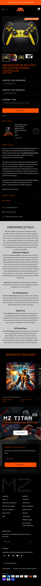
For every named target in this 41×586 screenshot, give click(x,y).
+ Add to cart (18, 137)
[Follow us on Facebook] (4, 555)
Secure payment (11, 212)
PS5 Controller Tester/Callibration (27, 524)
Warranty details (8, 195)
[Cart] (38, 9)
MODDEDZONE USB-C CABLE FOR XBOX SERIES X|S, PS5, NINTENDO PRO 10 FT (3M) (20, 128)
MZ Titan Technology (8, 506)
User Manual (26, 516)
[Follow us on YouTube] (17, 555)
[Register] (30, 541)
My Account (26, 503)
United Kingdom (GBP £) (10, 563)
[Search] (7, 9)
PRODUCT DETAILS (8, 145)
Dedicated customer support (14, 216)
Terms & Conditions (8, 509)
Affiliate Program (27, 520)
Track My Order (27, 509)
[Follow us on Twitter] (9, 555)
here (15, 175)
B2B (3, 516)
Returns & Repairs (27, 506)
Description (6, 200)
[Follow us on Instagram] (13, 555)
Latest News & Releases (9, 503)
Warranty (25, 513)
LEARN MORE (20, 432)
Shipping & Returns (12, 207)
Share (4, 115)
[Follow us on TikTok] (21, 555)
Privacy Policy (6, 513)
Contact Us (25, 499)
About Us (5, 499)
